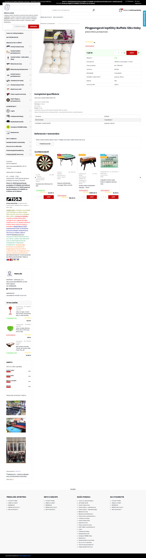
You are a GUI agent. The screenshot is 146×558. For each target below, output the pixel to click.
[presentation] (35, 177)
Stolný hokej (10, 375)
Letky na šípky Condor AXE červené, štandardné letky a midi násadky (23, 313)
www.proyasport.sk (10, 471)
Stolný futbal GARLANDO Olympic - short (87, 186)
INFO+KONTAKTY (58, 17)
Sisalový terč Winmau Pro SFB (44, 185)
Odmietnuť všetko (20, 26)
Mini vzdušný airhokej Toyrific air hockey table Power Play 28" (23, 348)
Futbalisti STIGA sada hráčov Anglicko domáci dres (108, 182)
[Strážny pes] (139, 53)
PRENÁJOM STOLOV (46, 17)
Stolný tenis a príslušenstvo (47, 23)
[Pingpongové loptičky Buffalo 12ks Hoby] (57, 51)
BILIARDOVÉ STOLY (18, 235)
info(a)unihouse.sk (15, 289)
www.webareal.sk (25, 556)
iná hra (8, 386)
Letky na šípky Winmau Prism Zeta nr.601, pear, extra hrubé (23, 329)
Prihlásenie (130, 1)
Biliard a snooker (11, 380)
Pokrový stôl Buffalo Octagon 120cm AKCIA (64, 184)
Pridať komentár (45, 144)
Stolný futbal (10, 370)
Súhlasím (33, 26)
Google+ (73, 489)
